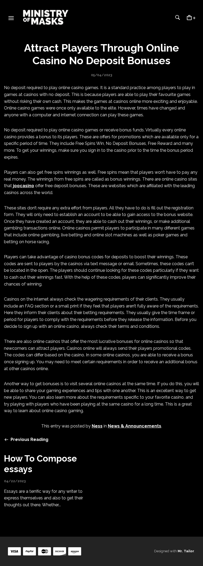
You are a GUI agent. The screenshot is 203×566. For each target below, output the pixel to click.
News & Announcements (134, 426)
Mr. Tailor (186, 551)
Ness (97, 426)
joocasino (23, 185)
